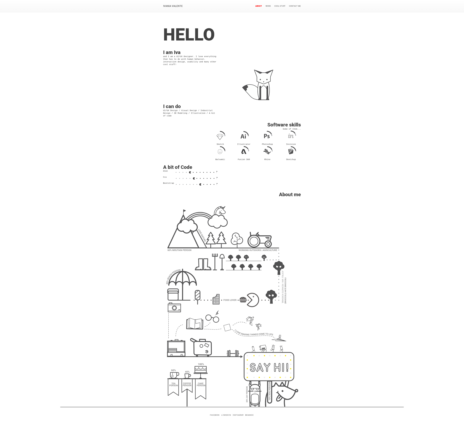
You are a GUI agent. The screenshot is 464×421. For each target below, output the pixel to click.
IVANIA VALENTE (173, 6)
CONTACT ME (295, 6)
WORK (268, 6)
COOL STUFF (279, 6)
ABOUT (258, 6)
